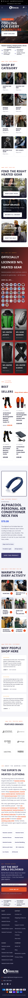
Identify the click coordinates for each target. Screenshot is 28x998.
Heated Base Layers (7, 928)
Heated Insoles (7, 842)
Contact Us (18, 914)
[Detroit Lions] (19, 288)
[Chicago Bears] (23, 284)
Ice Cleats (6, 852)
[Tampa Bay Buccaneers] (23, 301)
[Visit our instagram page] (4, 1)
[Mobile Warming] (21, 752)
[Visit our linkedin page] (6, 1)
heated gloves (10, 794)
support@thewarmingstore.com (16, 1)
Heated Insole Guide (7, 963)
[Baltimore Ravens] (11, 284)
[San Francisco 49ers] (15, 301)
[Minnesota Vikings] (11, 296)
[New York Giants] (23, 296)
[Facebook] (2, 984)
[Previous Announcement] (1, 3)
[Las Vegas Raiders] (19, 292)
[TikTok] (10, 984)
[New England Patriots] (15, 296)
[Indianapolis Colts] (7, 292)
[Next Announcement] (27, 3)
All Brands (15, 852)
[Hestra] (7, 752)
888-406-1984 (7, 981)
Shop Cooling (9, 33)
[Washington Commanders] (7, 305)
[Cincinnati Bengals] (3, 288)
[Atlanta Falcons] (7, 284)
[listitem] (14, 3)
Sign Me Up (14, 889)
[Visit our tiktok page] (8, 1)
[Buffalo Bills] (15, 284)
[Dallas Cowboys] (11, 288)
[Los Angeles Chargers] (23, 292)
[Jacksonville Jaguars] (11, 292)
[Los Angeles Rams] (3, 296)
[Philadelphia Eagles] (7, 301)
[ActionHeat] (7, 732)
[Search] (26, 7)
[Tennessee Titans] (3, 305)
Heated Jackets (7, 832)
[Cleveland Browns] (7, 288)
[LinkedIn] (7, 984)
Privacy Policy (19, 957)
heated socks (20, 794)
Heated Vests (20, 832)
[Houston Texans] (3, 292)
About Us (17, 946)
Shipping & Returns (20, 918)
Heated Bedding (20, 842)
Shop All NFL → (7, 280)
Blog (16, 950)
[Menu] (2, 7)
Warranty (17, 938)
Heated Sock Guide (7, 960)
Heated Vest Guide (6, 953)
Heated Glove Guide (7, 956)
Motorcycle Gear (8, 847)
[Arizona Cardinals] (3, 284)
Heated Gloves (7, 837)
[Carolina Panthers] (19, 284)
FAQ (16, 921)
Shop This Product (11, 555)
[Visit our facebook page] (2, 1)
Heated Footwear (6, 932)
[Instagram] (5, 984)
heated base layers (10, 796)
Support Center (19, 925)
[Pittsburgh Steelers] (11, 301)
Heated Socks (19, 837)
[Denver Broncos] (15, 288)
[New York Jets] (3, 301)
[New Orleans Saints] (19, 296)
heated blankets (18, 810)
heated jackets (14, 792)
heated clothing (19, 781)
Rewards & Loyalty (20, 928)
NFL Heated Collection (8, 814)
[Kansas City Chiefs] (15, 292)
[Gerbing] (21, 732)
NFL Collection (20, 847)
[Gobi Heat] (7, 742)
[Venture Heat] (21, 742)
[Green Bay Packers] (23, 288)
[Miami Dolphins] (7, 296)
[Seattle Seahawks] (19, 301)
